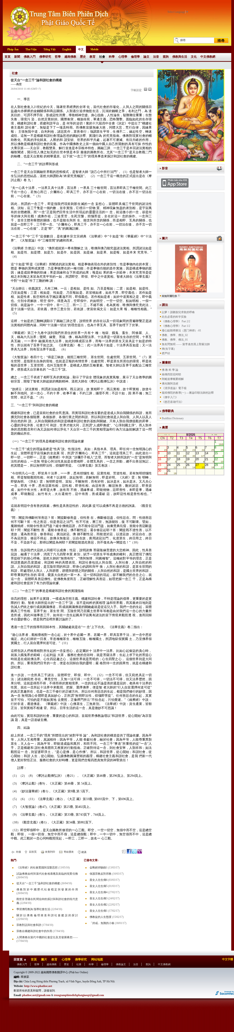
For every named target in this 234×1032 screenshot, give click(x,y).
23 (162, 466)
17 (171, 460)
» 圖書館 (165, 362)
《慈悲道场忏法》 (173, 401)
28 (209, 466)
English (66, 49)
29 (219, 466)
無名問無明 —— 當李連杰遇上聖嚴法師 (186, 344)
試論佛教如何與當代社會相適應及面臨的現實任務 (47, 873)
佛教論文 (121, 964)
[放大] (150, 89)
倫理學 (135, 56)
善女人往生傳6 (98, 880)
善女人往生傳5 (98, 886)
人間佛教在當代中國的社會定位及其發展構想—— (47, 937)
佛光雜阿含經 (170, 383)
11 (181, 454)
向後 (18, 851)
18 (181, 460)
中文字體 (227, 959)
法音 (156, 56)
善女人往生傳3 (98, 898)
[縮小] (145, 89)
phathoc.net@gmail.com (36, 995)
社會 (102, 56)
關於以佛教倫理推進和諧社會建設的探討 (47, 915)
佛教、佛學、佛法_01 (175, 339)
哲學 (58, 56)
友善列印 (49, 851)
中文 (81, 49)
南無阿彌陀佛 (169, 296)
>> (215, 434)
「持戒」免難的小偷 (102, 923)
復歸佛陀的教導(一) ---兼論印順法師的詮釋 (188, 392)
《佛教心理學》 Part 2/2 (176, 321)
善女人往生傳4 (98, 892)
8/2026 (190, 434)
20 (200, 460)
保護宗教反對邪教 (101, 873)
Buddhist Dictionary (173, 418)
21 (209, 460)
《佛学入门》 (170, 397)
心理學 (122, 56)
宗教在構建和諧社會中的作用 (34, 931)
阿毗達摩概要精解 (173, 379)
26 (190, 466)
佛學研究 (45, 56)
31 (171, 471)
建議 (83, 852)
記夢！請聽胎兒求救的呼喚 (178, 312)
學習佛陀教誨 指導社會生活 (33, 909)
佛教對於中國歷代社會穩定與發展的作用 (47, 889)
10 (171, 454)
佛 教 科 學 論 (170, 369)
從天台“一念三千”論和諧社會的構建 (38, 883)
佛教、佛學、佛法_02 (175, 335)
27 (200, 466)
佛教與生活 (179, 56)
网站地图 (97, 959)
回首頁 (32, 851)
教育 (93, 56)
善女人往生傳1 (98, 910)
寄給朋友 (68, 851)
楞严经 (166, 353)
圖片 (44, 959)
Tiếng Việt (49, 49)
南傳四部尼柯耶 (171, 374)
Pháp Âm (13, 49)
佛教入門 (30, 56)
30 (162, 471)
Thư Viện (31, 49)
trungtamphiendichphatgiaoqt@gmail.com (79, 995)
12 (190, 454)
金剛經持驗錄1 (98, 867)
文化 (194, 56)
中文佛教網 (207, 56)
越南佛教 (70, 56)
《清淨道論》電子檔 (174, 388)
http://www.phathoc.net (38, 986)
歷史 (83, 56)
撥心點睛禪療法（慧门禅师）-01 (181, 330)
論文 (146, 56)
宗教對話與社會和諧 (28, 925)
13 (200, 454)
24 (171, 466)
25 (181, 466)
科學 (112, 56)
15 (219, 454)
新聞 (17, 56)
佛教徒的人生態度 (101, 917)
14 (209, 454)
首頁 (8, 56)
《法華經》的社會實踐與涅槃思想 (37, 867)
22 (219, 460)
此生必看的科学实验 (174, 316)
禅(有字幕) (168, 348)
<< (165, 434)
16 (162, 460)
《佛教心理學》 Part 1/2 (176, 326)
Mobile (94, 49)
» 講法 (164, 304)
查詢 (166, 56)
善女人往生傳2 (98, 904)
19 (190, 460)
